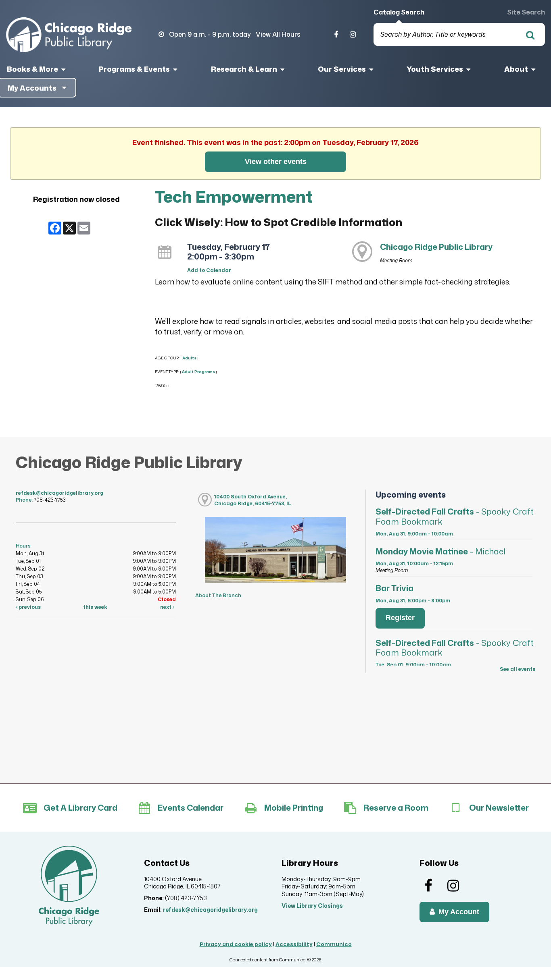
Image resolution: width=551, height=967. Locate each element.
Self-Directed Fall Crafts (455, 516)
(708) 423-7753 (186, 898)
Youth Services (436, 69)
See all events (517, 669)
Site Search (526, 12)
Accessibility (294, 944)
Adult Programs (198, 371)
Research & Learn (245, 69)
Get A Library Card (80, 807)
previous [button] (29, 607)
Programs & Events (135, 69)
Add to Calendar (209, 270)
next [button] (166, 607)
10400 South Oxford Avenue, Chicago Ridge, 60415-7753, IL (252, 500)
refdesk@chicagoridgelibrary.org (59, 493)
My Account (457, 912)
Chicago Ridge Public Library (436, 246)
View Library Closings (312, 905)
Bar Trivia (394, 587)
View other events (276, 162)
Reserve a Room (395, 807)
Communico (334, 944)
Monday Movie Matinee (440, 551)
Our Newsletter (499, 807)
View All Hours (278, 34)
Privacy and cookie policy (236, 944)
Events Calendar (190, 807)
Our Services (342, 69)
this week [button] (95, 607)
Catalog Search (399, 12)
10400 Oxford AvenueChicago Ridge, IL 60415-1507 (182, 882)
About (517, 69)
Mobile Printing (293, 807)
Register (400, 618)
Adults (189, 358)
